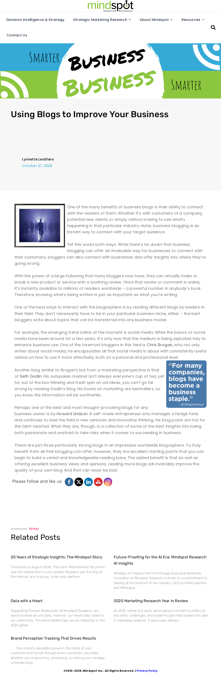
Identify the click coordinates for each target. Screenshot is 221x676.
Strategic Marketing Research (100, 19)
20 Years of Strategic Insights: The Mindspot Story (56, 557)
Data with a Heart (27, 600)
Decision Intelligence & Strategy (35, 19)
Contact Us (16, 35)
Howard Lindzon (72, 413)
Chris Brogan (159, 344)
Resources (191, 19)
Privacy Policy (147, 671)
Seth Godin (31, 376)
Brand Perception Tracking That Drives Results (53, 638)
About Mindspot (154, 19)
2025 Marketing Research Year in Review (151, 600)
